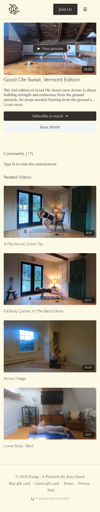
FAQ (51, 490)
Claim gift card (47, 483)
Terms (68, 483)
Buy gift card (19, 483)
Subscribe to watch (47, 116)
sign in (9, 164)
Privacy (84, 483)
